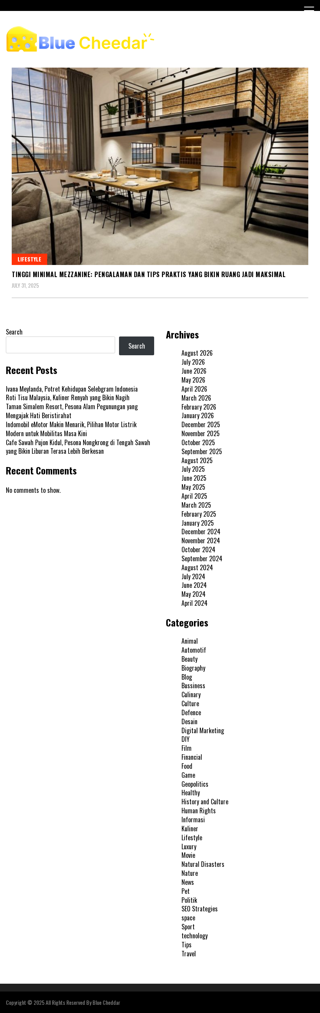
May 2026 (193, 380)
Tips (186, 944)
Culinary (191, 694)
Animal (189, 641)
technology (194, 935)
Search (14, 331)
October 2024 (198, 549)
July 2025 (193, 469)
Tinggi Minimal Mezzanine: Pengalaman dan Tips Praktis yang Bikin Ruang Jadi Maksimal (149, 274)
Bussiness (193, 685)
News (187, 882)
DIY (185, 739)
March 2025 (196, 505)
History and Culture (204, 801)
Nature (189, 873)
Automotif (193, 650)
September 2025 (201, 451)
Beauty (189, 659)
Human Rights (198, 810)
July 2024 (193, 576)
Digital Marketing (202, 730)
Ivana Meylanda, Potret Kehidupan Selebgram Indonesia (72, 389)
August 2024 (197, 567)
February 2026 (198, 407)
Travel (188, 953)
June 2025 (193, 478)
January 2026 (197, 415)
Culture (190, 703)
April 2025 (194, 496)
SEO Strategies (199, 908)
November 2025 (200, 433)
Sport (188, 926)
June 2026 (193, 371)
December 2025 (200, 424)
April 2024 (194, 603)
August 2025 (197, 460)
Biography (193, 668)
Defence (191, 712)
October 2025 (198, 442)
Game (188, 775)
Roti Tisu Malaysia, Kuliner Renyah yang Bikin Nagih (68, 397)
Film (186, 748)
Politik (189, 900)
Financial (191, 757)
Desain (189, 721)
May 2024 (193, 594)
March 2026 (196, 398)
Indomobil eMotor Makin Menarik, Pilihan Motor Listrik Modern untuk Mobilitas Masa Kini (71, 429)
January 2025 (197, 523)
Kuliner (189, 828)
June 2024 (194, 585)
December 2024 (200, 531)
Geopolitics (194, 784)
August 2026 (197, 353)
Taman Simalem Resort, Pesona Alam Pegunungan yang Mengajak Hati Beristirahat (72, 411)
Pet (185, 891)
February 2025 (198, 514)
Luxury (188, 846)
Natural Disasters (202, 864)
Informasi (193, 819)
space (188, 917)
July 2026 (193, 362)
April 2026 (194, 389)
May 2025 (193, 487)
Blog (186, 677)
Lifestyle (29, 259)
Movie (188, 855)
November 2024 (200, 540)
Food (186, 766)
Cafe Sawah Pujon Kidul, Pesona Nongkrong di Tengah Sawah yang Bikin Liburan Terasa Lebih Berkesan (78, 447)
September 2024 (201, 558)
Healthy (190, 792)
